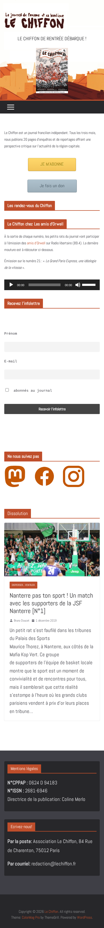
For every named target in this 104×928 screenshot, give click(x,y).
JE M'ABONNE (52, 164)
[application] (52, 284)
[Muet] (78, 284)
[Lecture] (11, 284)
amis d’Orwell (36, 243)
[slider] (89, 284)
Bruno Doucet (21, 620)
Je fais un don (52, 186)
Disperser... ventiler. (23, 585)
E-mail (10, 361)
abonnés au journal (31, 391)
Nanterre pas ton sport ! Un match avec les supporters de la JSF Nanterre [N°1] (51, 603)
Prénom (10, 334)
